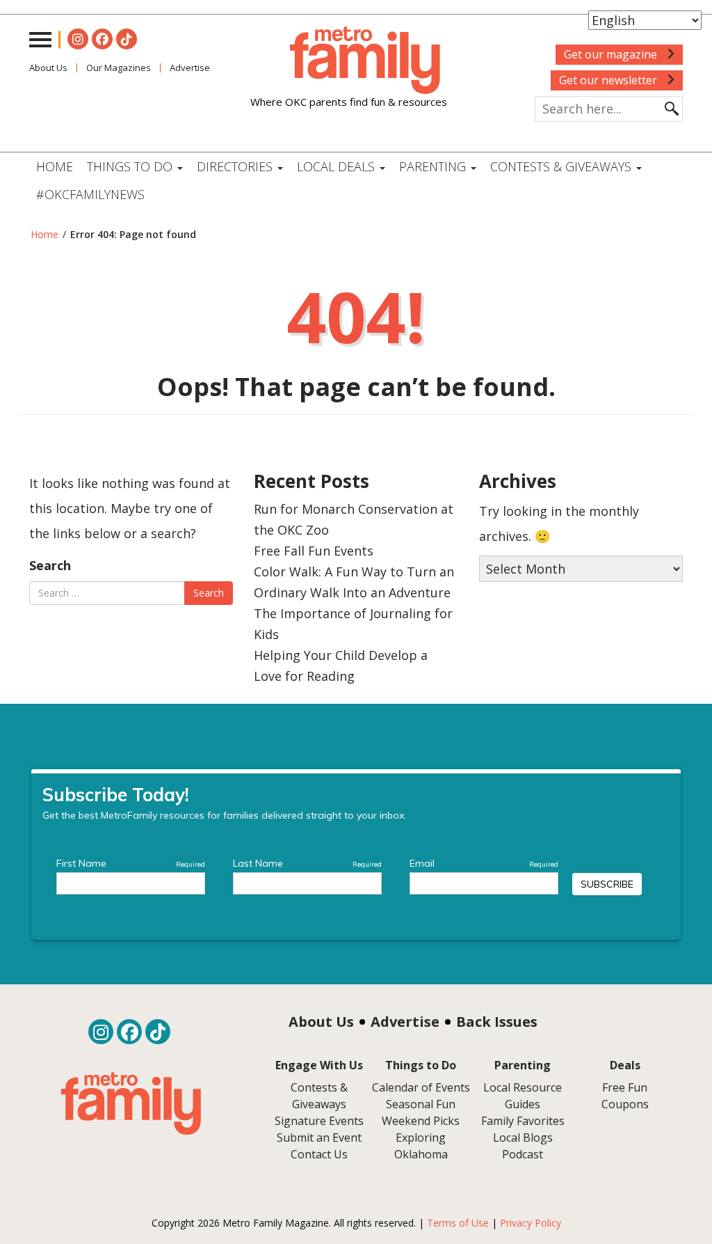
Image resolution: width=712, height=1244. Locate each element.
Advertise (405, 1021)
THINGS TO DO (131, 166)
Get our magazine (612, 54)
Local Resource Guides (522, 1096)
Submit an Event (319, 1137)
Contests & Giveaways (562, 166)
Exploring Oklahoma (421, 1146)
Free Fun (624, 1087)
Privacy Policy (530, 1222)
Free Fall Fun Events (313, 550)
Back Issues (496, 1021)
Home (54, 166)
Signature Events (319, 1120)
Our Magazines (118, 67)
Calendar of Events (421, 1087)
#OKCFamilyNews (90, 194)
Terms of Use (458, 1222)
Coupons (625, 1104)
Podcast (522, 1154)
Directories (236, 166)
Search (50, 565)
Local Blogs (523, 1137)
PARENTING (434, 166)
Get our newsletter (609, 80)
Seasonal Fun (420, 1104)
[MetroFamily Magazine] (349, 60)
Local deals (337, 166)
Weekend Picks (421, 1120)
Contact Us (319, 1154)
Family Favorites (523, 1120)
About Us (48, 67)
